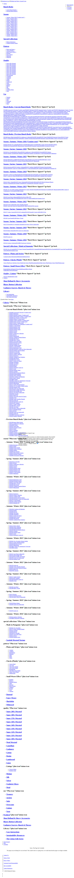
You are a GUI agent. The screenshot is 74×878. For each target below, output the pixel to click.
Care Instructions (10, 294)
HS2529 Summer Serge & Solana (60, 117)
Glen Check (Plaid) (18, 263)
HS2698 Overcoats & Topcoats (47, 146)
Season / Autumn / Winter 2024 (15, 172)
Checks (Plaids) (10, 50)
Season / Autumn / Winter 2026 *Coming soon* (20, 141)
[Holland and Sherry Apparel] (17, 1)
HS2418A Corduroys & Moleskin (38, 123)
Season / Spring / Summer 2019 (15, 228)
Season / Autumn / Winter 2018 (15, 234)
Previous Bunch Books (12, 11)
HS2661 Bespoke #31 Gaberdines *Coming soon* (37, 112)
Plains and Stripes (10, 49)
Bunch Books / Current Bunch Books (17, 107)
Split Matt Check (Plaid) (43, 263)
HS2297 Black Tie (44, 127)
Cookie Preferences (7, 868)
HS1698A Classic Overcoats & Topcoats (58, 138)
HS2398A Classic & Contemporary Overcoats (19, 380)
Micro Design (29, 269)
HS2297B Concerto (35, 127)
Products (5, 278)
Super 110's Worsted (11, 72)
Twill (12, 270)
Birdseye (10, 269)
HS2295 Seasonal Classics (55, 137)
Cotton (7, 79)
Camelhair (8, 76)
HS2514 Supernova (37, 119)
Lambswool (9, 81)
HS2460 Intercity (30, 174)
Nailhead (5, 270)
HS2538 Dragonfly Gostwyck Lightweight (13, 168)
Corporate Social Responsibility (10, 863)
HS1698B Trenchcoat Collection (15, 131)
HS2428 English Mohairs (12, 123)
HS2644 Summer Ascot (30, 153)
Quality (6, 60)
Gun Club (12, 263)
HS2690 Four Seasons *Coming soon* (15, 111)
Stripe (25, 256)
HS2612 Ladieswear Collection (51, 114)
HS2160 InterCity (16, 138)
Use (4, 94)
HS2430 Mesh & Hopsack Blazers (45, 182)
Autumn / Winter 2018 (12, 34)
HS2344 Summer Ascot (12, 125)
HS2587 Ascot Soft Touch (30, 116)
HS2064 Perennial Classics (43, 138)
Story (4, 843)
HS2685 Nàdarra (53, 144)
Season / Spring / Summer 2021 (15, 221)
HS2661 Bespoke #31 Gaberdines (11, 144)
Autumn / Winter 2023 (12, 25)
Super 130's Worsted (11, 70)
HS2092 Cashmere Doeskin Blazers (28, 138)
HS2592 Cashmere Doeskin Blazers (17, 115)
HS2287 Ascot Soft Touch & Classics (57, 127)
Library (6, 291)
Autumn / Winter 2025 (12, 20)
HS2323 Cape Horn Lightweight (23, 127)
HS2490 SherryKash (62, 119)
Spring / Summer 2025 (12, 21)
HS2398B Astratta (60, 123)
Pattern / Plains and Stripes (13, 254)
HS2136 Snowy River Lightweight (24, 129)
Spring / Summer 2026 (12, 18)
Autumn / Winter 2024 (12, 22)
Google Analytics (33, 443)
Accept (20, 444)
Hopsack (24, 269)
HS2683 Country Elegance (43, 144)
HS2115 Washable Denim (38, 129)
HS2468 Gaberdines (26, 120)
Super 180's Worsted (11, 64)
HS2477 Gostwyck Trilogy (16, 120)
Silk (7, 87)
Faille (20, 269)
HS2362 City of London (9, 249)
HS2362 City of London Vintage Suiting (12, 189)
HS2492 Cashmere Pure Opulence (50, 119)
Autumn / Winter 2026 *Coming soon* (15, 17)
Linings (8, 84)
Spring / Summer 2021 (12, 31)
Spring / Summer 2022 (12, 29)
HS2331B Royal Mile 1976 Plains (40, 125)
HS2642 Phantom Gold (11, 114)
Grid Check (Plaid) (27, 263)
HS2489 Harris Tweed (21, 176)
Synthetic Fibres (10, 89)
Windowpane (61, 263)
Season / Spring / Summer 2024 (15, 179)
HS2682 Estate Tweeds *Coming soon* (18, 321)
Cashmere (8, 78)
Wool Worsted (9, 75)
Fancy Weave (9, 54)
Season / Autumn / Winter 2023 (15, 186)
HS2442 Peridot (15, 121)
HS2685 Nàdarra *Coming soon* (31, 111)
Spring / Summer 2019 (12, 33)
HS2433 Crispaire (55, 121)
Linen (7, 83)
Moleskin (19, 256)
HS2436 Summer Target (45, 121)
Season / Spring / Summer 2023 (15, 194)
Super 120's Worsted (11, 71)
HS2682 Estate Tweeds (31, 144)
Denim (7, 80)
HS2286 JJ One (42, 212)
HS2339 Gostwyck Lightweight (25, 125)
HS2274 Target (64, 137)
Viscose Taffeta (6, 276)
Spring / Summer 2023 (12, 26)
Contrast (5, 256)
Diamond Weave (15, 269)
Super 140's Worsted (11, 68)
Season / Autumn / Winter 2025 (15, 157)
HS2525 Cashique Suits (15, 119)
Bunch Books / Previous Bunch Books (17, 134)
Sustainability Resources (11, 295)
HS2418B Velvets (35, 137)
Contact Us (6, 855)
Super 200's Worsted (11, 63)
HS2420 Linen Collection (24, 123)
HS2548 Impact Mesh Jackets (10, 137)
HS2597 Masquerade (34, 161)
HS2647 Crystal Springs (54, 112)
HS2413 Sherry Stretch (51, 123)
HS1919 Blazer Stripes (8, 230)
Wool (7, 91)
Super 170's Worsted (11, 66)
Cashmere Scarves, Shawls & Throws (17, 288)
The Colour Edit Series (11, 297)
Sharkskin (8, 56)
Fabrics (5, 3)
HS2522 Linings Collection (27, 119)
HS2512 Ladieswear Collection (24, 137)
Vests (7, 103)
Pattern (6, 46)
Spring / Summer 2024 (12, 24)
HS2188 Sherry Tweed (18, 218)
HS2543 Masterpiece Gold (24, 117)
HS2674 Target (22, 144)
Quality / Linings (9, 273)
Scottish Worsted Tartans (12, 43)
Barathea (5, 269)
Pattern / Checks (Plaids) (12, 260)
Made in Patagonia (11, 42)
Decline (25, 444)
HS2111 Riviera (47, 129)
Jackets (8, 98)
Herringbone (14, 256)
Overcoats (8, 101)
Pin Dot (9, 270)
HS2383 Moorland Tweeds (22, 124)
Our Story (69, 7)
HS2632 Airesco (40, 114)
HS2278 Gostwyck (25, 128)
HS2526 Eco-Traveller (8, 152)
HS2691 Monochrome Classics (21, 146)
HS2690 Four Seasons (8, 146)
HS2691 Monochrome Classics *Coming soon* (20, 316)
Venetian (15, 270)
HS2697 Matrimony (30, 110)
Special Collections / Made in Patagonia (18, 246)
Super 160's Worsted (11, 67)
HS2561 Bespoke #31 (53, 116)
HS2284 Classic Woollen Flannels (13, 128)
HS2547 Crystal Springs (12, 117)
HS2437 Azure (36, 121)
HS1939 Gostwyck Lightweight (58, 129)
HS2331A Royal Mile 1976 (9, 127)
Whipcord (8, 57)
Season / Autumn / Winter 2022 (15, 201)
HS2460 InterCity (7, 121)
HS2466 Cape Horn (36, 120)
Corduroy (9, 256)
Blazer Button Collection (12, 284)
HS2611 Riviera (61, 114)
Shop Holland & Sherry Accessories (16, 281)
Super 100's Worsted (11, 74)
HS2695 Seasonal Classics (34, 146)
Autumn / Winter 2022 (12, 28)
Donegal (8, 53)
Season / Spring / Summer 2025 (15, 164)
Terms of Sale (6, 858)
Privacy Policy (6, 860)
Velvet (7, 88)
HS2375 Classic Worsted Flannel (45, 124)
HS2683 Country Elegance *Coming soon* (49, 111)
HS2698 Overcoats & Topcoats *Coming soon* (14, 110)
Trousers (8, 97)
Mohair (8, 85)
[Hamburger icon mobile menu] (5, 1)
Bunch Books (8, 7)
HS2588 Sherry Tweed (18, 116)
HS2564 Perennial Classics (42, 116)
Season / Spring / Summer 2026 (15, 149)
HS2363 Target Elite (44, 137)
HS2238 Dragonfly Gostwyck (37, 128)
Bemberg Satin (13, 276)
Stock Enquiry (70, 4)
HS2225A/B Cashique (49, 128)
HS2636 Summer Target (22, 114)
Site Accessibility (7, 865)
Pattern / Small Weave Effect (14, 266)
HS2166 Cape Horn (11, 129)
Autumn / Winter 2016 (12, 35)
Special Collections (10, 39)
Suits (7, 99)
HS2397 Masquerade (33, 124)
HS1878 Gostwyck (7, 236)
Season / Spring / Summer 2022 (15, 209)
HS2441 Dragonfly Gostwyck (26, 121)
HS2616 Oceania (32, 114)
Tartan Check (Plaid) (53, 263)
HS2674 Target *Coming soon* (18, 112)
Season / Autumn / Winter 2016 (15, 240)
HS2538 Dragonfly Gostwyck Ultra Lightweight (41, 117)
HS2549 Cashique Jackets (40, 168)
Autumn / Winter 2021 (12, 30)
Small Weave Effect (11, 52)
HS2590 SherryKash (8, 116)
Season (6, 14)
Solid (23, 256)
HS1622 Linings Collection (29, 131)
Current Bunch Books (11, 10)
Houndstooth (35, 263)
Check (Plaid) (6, 263)
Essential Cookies (22, 443)
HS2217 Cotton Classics (59, 128)
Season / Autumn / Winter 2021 (15, 215)
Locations (69, 8)
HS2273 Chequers (7, 138)
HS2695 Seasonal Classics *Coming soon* (44, 110)
